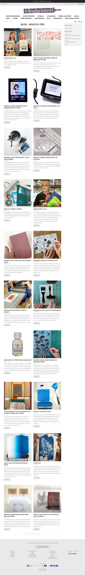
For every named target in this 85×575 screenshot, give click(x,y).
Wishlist (76, 4)
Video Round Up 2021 (40, 209)
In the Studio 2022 (10, 58)
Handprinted (44, 569)
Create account (71, 4)
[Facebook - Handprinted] (75, 21)
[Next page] (40, 534)
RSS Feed (66, 44)
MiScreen (57, 166)
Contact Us (75, 551)
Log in (67, 4)
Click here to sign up (42, 546)
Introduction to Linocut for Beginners (47, 310)
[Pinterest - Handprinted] (79, 21)
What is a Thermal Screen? (13, 209)
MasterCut (38, 66)
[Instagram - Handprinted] (77, 21)
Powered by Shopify (42, 570)
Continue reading (37, 222)
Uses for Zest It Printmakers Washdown (17, 360)
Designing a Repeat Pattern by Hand (45, 260)
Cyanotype (37, 463)
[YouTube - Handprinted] (81, 21)
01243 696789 (69, 551)
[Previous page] (25, 534)
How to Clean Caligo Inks (42, 411)
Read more (7, 67)
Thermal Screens (37, 162)
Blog (7, 21)
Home (4, 21)
